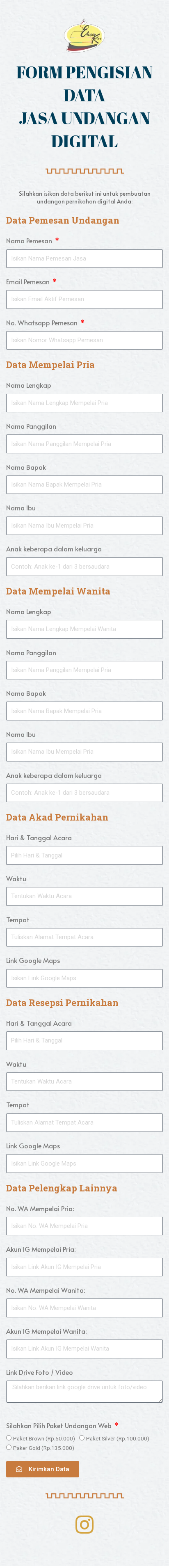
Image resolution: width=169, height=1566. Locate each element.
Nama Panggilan (31, 425)
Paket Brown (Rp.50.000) (44, 1438)
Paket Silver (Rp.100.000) (117, 1438)
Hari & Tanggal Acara (39, 837)
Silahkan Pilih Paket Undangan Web (59, 1425)
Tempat (18, 919)
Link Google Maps (33, 960)
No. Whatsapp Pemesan (42, 322)
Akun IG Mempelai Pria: (40, 1248)
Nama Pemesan (30, 240)
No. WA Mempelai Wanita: (45, 1289)
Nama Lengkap (28, 384)
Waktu (16, 878)
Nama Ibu (21, 507)
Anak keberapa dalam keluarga (54, 548)
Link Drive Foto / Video (39, 1371)
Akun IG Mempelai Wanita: (46, 1330)
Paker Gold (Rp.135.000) (43, 1448)
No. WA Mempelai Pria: (40, 1208)
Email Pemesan (28, 281)
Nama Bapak (26, 466)
